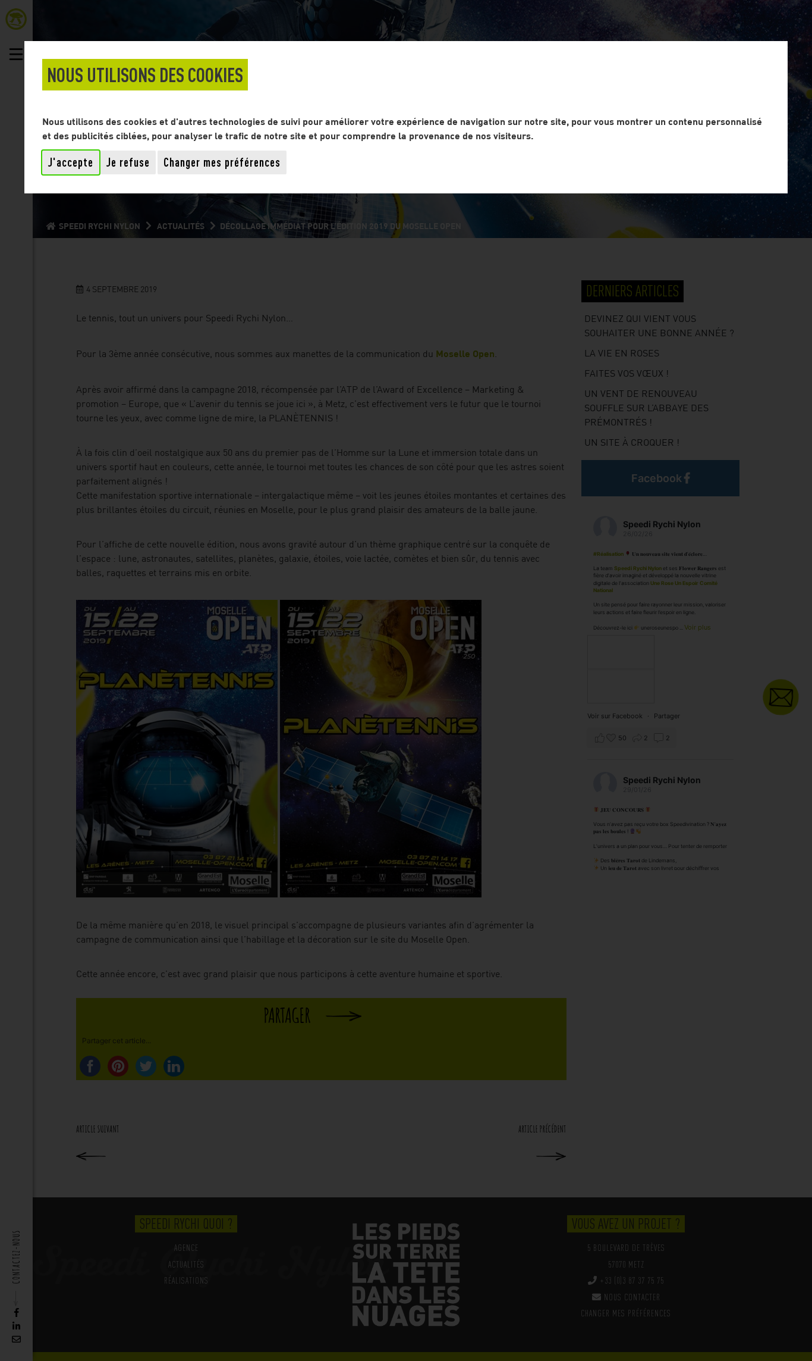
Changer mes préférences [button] (222, 162)
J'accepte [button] (70, 162)
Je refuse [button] (128, 162)
